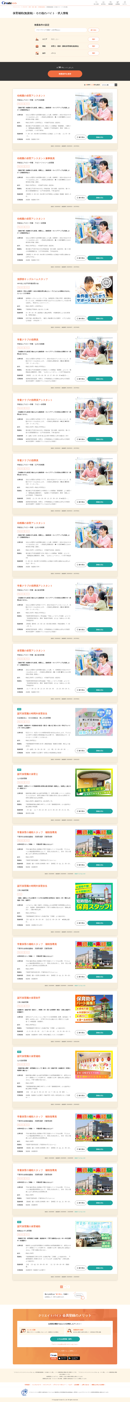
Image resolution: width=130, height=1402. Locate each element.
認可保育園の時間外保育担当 (32, 713)
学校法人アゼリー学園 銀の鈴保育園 (30, 590)
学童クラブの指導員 (27, 339)
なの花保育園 (22, 778)
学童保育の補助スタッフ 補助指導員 (37, 832)
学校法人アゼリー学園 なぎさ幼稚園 (30, 344)
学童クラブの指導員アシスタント (35, 400)
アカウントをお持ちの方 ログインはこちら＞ (65, 1344)
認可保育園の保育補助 (28, 1056)
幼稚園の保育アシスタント (31, 95)
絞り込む (93, 30)
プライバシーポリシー (59, 1384)
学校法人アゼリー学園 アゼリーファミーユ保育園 (35, 163)
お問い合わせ (85, 1384)
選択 (93, 39)
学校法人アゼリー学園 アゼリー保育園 (31, 223)
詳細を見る (99, 137)
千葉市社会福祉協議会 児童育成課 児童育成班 (34, 837)
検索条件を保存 (65, 74)
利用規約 (27, 1384)
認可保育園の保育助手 (28, 997)
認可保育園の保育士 (27, 774)
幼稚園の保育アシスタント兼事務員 (36, 158)
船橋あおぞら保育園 (24, 1231)
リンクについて (36, 1384)
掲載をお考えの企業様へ (98, 1384)
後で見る (82, 137)
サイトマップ (47, 1384)
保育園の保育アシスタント (31, 650)
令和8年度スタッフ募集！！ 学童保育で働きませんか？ (35, 844)
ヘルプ (70, 1384)
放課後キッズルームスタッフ (32, 279)
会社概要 (76, 1384)
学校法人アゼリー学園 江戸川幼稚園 (30, 100)
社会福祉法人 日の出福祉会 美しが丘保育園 (34, 718)
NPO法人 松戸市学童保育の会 (28, 283)
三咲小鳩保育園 (22, 890)
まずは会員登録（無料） (65, 1339)
